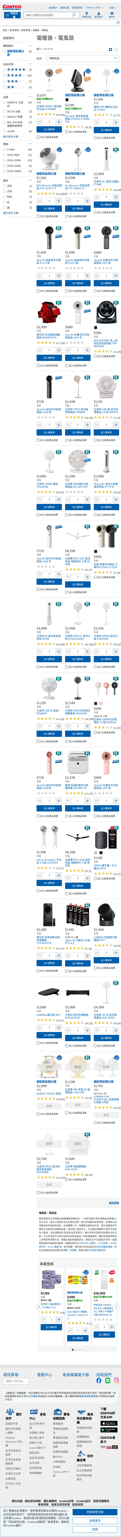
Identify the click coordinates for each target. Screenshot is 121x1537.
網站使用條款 (33, 1501)
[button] (76, 15)
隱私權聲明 (50, 1501)
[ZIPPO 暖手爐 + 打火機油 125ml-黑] (101, 853)
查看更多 (95, 1521)
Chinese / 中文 (93, 7)
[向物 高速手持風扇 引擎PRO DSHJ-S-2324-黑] (96, 552)
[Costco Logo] (12, 7)
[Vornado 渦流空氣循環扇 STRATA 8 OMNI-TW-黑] (67, 100)
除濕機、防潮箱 (68, 1250)
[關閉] (118, 22)
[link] (49, 91)
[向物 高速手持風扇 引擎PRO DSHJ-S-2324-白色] (101, 552)
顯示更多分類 (10, 136)
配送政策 (77, 1504)
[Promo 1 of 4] (72, 1350)
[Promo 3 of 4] (79, 1350)
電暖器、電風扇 (40, 30)
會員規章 (43, 1504)
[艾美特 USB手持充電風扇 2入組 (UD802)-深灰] (96, 704)
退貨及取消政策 (60, 1504)
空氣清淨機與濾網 (103, 1246)
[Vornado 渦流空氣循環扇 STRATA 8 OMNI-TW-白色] (72, 100)
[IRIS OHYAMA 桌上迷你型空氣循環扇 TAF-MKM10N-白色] (101, 328)
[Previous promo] (39, 1307)
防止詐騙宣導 (33, 1396)
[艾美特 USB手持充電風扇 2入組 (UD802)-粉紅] (101, 704)
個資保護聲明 (101, 1501)
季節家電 (25, 30)
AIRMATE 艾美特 (87, 1243)
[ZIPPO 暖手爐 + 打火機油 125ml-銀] (96, 853)
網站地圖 (17, 1501)
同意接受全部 (95, 1512)
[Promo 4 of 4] (83, 1350)
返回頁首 (114, 1203)
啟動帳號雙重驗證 (88, 1396)
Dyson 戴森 (53, 1246)
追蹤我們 (104, 1374)
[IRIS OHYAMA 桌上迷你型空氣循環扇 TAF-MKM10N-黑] (96, 328)
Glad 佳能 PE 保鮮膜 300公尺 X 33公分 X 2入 (77, 1315)
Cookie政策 (66, 1501)
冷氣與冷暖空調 (97, 1250)
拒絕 (95, 1529)
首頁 (5, 30)
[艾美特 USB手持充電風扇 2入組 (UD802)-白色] (106, 704)
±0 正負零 (102, 1243)
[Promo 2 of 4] (76, 1350)
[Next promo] (116, 1307)
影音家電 (14, 30)
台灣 (111, 7)
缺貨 (49, 1106)
